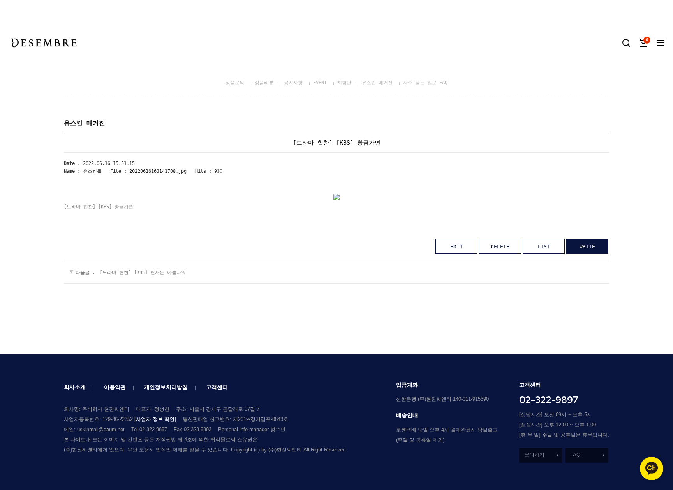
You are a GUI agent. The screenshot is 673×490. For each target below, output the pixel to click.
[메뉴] (660, 43)
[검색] (626, 43)
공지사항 (293, 82)
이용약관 (115, 387)
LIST (543, 246)
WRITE (587, 246)
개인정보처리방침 (166, 387)
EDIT (456, 246)
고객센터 (217, 387)
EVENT (320, 82)
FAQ (575, 455)
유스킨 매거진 (377, 82)
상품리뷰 (264, 82)
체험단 (344, 82)
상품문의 (235, 82)
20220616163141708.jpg (158, 171)
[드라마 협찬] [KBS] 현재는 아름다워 (143, 272)
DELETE (500, 246)
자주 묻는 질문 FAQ (425, 82)
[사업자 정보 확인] (155, 419)
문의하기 (534, 455)
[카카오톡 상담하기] (651, 468)
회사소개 (75, 387)
